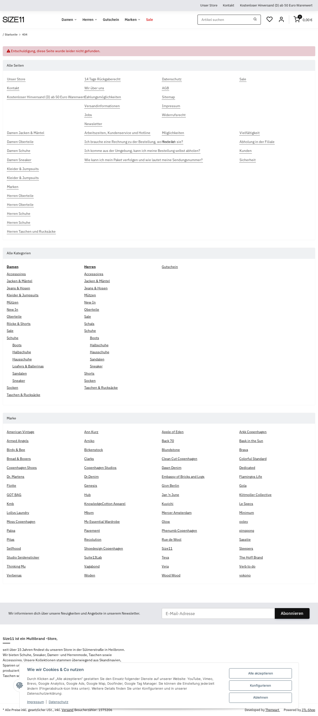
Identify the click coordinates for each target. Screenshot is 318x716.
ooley (243, 521)
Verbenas (14, 575)
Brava (243, 450)
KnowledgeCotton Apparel (104, 503)
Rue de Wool (171, 539)
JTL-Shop (308, 710)
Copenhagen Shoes (22, 467)
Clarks (89, 458)
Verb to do (247, 566)
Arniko (89, 441)
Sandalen (19, 373)
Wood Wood (171, 575)
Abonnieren (292, 613)
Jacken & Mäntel (19, 281)
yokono (245, 575)
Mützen (12, 302)
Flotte (11, 485)
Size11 (167, 548)
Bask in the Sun (251, 441)
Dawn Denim (171, 467)
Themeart (272, 710)
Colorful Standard (253, 458)
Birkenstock (93, 450)
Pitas (10, 539)
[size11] (13, 19)
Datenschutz (58, 702)
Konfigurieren (260, 685)
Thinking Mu (16, 566)
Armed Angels (18, 441)
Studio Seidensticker (23, 557)
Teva (165, 557)
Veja (165, 566)
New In (12, 309)
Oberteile (14, 316)
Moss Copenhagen (21, 521)
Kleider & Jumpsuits (23, 295)
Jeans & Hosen (18, 288)
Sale (10, 330)
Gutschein (170, 267)
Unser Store (208, 5)
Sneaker (18, 380)
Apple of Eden (173, 432)
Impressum (35, 702)
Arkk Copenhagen (253, 432)
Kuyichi (167, 503)
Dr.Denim (91, 476)
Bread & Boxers (19, 458)
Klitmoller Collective (255, 494)
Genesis (90, 485)
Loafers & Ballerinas (28, 366)
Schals (89, 323)
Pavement (92, 530)
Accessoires (16, 274)
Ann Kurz (91, 432)
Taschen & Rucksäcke (23, 395)
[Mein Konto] (281, 19)
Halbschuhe (21, 352)
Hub (87, 494)
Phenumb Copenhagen (179, 530)
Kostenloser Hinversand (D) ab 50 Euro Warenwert (276, 5)
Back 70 (168, 441)
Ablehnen (260, 697)
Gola (242, 485)
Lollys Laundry (18, 512)
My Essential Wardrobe (102, 521)
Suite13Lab (93, 557)
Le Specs (246, 503)
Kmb (10, 503)
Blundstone (171, 450)
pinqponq (246, 530)
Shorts (89, 373)
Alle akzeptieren (260, 673)
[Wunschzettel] (270, 19)
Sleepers (246, 548)
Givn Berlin (170, 485)
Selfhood (14, 548)
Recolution (92, 539)
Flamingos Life (250, 476)
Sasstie (245, 539)
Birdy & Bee (16, 450)
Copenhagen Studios (100, 467)
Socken (12, 387)
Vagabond (92, 566)
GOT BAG (14, 494)
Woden (89, 575)
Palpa (11, 530)
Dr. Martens (15, 476)
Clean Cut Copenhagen (179, 458)
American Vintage (20, 432)
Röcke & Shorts (19, 323)
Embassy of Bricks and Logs (183, 476)
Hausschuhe (22, 359)
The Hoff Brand (251, 557)
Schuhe (12, 338)
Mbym (89, 512)
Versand (68, 710)
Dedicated (247, 467)
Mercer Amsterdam (177, 512)
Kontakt (228, 5)
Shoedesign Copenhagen (103, 548)
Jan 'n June (170, 494)
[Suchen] (255, 20)
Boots (17, 345)
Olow (166, 521)
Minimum (246, 512)
